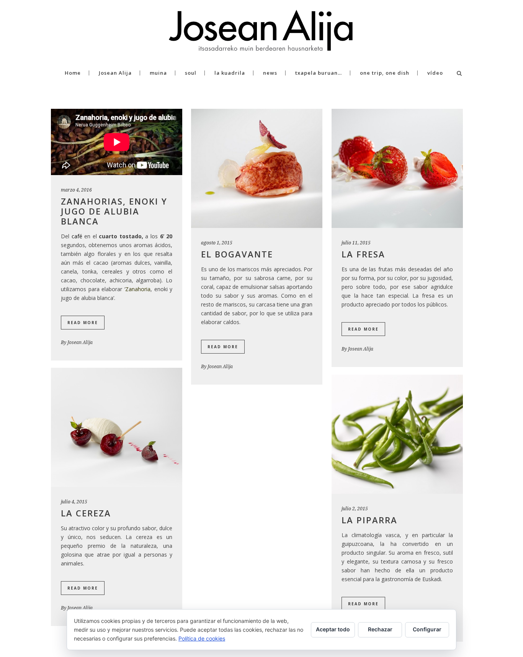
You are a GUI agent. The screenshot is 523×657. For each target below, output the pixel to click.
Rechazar (380, 629)
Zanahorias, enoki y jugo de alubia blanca (114, 211)
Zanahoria (137, 289)
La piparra (369, 520)
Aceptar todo (333, 629)
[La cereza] (116, 427)
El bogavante (237, 254)
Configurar (427, 629)
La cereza (86, 513)
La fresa (363, 254)
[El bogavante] (256, 168)
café (77, 236)
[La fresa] (397, 168)
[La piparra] (397, 434)
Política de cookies (201, 638)
